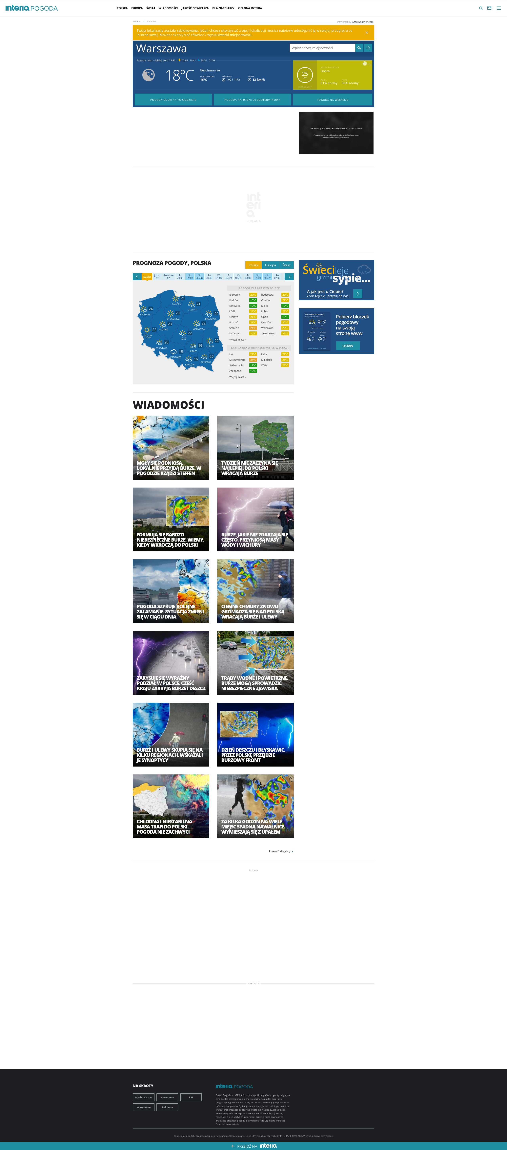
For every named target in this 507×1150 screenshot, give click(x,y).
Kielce (264, 305)
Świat (150, 8)
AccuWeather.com (363, 22)
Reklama (167, 1107)
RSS (191, 1097)
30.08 (199, 276)
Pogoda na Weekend (333, 100)
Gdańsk (265, 300)
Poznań (233, 322)
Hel (231, 354)
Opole (264, 316)
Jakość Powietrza (195, 8)
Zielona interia (250, 8)
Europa (137, 8)
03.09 (238, 276)
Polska (122, 8)
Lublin (265, 311)
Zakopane (235, 370)
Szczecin (234, 327)
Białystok (234, 294)
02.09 (229, 276)
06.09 (267, 276)
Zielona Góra (268, 333)
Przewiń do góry (279, 851)
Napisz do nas (143, 1097)
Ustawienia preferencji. (241, 1135)
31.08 (209, 276)
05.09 (258, 276)
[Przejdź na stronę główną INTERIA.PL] (18, 8)
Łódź (232, 311)
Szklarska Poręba (237, 365)
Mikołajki (266, 359)
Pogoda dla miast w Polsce (259, 288)
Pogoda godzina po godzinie (173, 100)
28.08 (180, 276)
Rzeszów (266, 322)
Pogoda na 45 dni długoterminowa (252, 100)
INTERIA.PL (285, 1135)
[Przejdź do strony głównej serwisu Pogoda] (44, 8)
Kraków (233, 300)
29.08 (190, 276)
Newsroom (167, 1097)
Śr (157, 276)
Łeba (264, 354)
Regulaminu (222, 1135)
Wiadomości (168, 8)
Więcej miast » (237, 339)
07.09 (277, 276)
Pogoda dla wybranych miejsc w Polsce (259, 348)
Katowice (234, 305)
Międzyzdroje (237, 359)
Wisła (264, 365)
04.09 (248, 276)
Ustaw (346, 345)
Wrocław (234, 333)
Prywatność (259, 1135)
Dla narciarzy (223, 8)
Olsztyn (233, 316)
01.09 (219, 276)
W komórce (144, 1107)
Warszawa (267, 327)
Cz (168, 276)
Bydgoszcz (267, 294)
